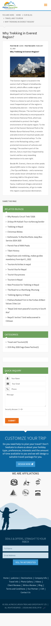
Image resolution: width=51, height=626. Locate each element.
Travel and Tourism (14, 18)
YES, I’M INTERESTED (25, 562)
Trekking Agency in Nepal (18, 295)
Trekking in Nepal (15, 226)
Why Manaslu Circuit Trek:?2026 (21, 216)
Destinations (26, 578)
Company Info (41, 578)
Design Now (24, 464)
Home (18, 15)
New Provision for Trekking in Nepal (23, 284)
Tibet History (13, 250)
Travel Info (13, 581)
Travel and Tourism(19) (17, 342)
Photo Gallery (27, 581)
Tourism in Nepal (15, 279)
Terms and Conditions (15, 589)
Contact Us (25, 592)
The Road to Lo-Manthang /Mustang (23, 289)
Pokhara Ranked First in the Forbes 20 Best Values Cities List (25, 302)
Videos (38, 581)
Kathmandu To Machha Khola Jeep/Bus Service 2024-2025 (24, 239)
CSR (42, 589)
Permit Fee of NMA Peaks (18, 245)
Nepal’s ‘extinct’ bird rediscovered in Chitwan (23, 319)
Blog (40, 585)
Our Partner (33, 589)
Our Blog (28, 15)
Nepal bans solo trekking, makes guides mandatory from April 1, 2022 (24, 257)
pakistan (15, 578)
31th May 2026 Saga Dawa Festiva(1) (23, 347)
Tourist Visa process (16, 274)
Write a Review (29, 585)
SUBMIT (12, 420)
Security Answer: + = (14, 409)
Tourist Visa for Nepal (16, 269)
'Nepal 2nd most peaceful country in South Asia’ (26, 310)
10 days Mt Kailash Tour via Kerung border (25, 221)
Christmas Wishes (15, 231)
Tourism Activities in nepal (19, 264)
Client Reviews (14, 585)
